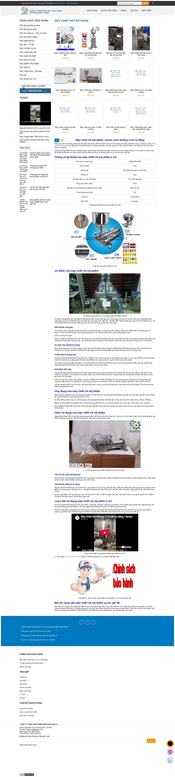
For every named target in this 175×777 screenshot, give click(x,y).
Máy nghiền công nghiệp (29, 63)
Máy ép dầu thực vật (28, 79)
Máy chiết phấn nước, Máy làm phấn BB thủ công (141, 128)
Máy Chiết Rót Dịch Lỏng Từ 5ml (65, 54)
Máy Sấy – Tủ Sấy (27, 44)
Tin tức (134, 11)
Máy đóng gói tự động (28, 29)
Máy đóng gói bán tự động (30, 25)
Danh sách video (25, 691)
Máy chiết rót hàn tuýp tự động (115, 128)
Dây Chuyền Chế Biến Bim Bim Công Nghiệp (34, 141)
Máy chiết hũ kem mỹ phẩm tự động (141, 91)
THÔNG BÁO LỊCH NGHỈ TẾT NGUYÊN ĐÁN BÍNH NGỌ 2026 (40, 155)
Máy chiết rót (25, 67)
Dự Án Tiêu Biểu (109, 11)
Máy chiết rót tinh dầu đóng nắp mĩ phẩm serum (115, 91)
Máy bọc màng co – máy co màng (33, 33)
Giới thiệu (146, 11)
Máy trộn (23, 75)
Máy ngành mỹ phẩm (28, 56)
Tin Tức (22, 694)
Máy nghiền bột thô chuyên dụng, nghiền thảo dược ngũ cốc (40, 202)
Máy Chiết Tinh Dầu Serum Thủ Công (141, 54)
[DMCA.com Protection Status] (27, 774)
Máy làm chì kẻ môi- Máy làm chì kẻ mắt (116, 54)
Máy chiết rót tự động (74, 557)
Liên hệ (22, 698)
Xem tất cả (24, 97)
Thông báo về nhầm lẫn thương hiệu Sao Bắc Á (39, 175)
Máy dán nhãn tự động (28, 37)
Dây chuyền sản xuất (28, 52)
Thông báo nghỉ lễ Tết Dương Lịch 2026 (38, 167)
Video (124, 11)
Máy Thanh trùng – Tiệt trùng (31, 71)
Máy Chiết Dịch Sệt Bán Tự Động (90, 91)
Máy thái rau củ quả (27, 60)
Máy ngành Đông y (27, 41)
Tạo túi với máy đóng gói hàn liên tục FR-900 (39, 188)
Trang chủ (23, 677)
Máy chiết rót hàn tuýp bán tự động (65, 128)
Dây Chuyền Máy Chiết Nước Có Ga (34, 137)
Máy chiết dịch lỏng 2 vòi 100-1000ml (65, 91)
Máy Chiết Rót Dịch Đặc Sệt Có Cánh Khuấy (91, 54)
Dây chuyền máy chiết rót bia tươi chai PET (35, 132)
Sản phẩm (92, 11)
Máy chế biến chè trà (28, 48)
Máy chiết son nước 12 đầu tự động (90, 128)
